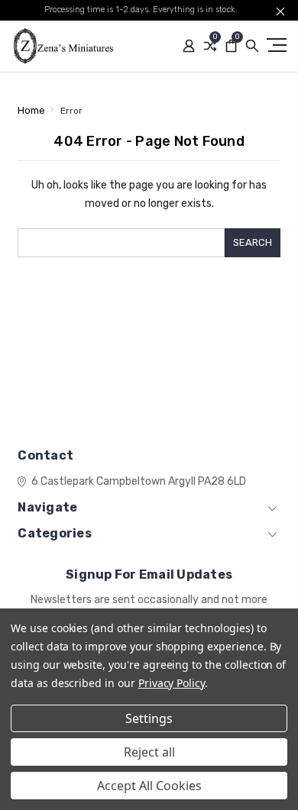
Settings (149, 718)
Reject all (149, 752)
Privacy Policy (171, 683)
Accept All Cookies (149, 785)
